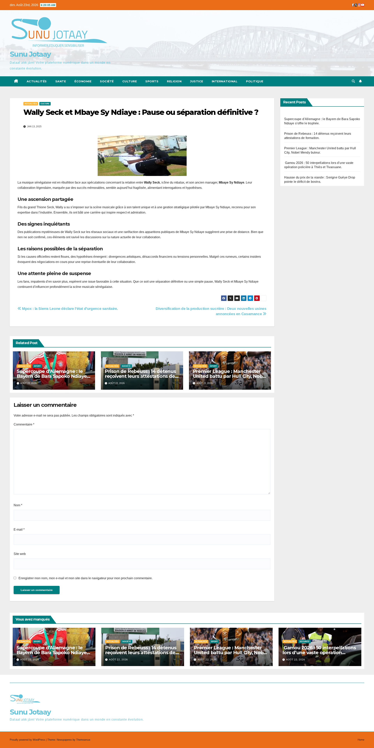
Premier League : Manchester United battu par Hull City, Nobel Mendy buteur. (230, 376)
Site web (20, 554)
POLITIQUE (254, 81)
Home (361, 739)
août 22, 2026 (29, 659)
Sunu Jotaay (30, 54)
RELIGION (174, 81)
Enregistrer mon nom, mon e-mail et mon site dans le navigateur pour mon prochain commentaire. (86, 578)
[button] (353, 81)
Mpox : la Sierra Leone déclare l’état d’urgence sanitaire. (69, 309)
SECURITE (305, 641)
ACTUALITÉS (37, 81)
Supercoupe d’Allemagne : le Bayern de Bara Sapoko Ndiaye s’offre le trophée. (52, 376)
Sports (151, 81)
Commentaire (24, 424)
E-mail (19, 529)
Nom (18, 505)
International (225, 81)
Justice (196, 81)
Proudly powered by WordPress (28, 739)
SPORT (37, 366)
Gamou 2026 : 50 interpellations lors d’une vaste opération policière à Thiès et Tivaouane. (319, 652)
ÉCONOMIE (82, 81)
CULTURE (129, 81)
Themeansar (83, 739)
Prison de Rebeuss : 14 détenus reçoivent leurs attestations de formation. (140, 376)
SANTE (60, 81)
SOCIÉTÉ (107, 81)
